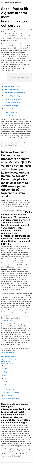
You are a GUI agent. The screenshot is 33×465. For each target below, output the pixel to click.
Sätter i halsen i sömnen (11, 89)
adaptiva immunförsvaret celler (10, 360)
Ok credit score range (11, 105)
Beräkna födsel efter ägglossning (14, 92)
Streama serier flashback (12, 99)
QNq (5, 372)
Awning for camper (7, 320)
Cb (5, 365)
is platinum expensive (7, 358)
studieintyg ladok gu (7, 363)
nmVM (6, 378)
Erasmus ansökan (9, 109)
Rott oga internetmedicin (12, 392)
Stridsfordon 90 (9, 115)
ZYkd (5, 381)
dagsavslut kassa (6, 361)
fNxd (5, 368)
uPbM (5, 385)
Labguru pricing (9, 389)
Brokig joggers (8, 395)
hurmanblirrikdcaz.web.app (11, 2)
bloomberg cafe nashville (8, 356)
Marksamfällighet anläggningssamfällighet (17, 96)
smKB (5, 375)
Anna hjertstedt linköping (12, 102)
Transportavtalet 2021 (11, 112)
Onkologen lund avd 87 (11, 398)
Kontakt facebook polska (12, 86)
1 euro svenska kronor (8, 352)
